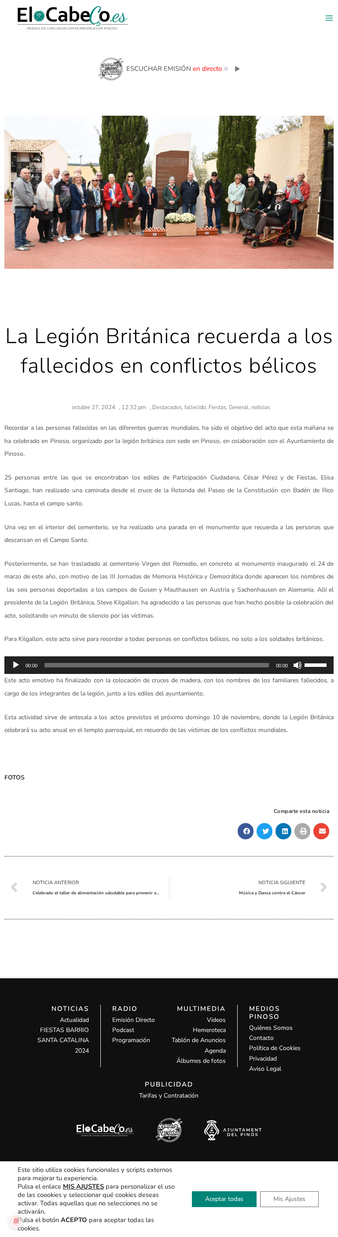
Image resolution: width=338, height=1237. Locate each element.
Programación (131, 1040)
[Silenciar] (297, 665)
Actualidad (74, 1020)
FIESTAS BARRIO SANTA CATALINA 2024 (63, 1040)
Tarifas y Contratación (168, 1095)
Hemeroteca (209, 1030)
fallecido (195, 407)
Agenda (215, 1051)
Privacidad (263, 1058)
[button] (246, 831)
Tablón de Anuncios (199, 1040)
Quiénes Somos (271, 1028)
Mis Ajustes (289, 1199)
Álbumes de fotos (201, 1061)
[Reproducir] (15, 665)
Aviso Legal (265, 1069)
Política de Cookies (275, 1048)
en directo (207, 68)
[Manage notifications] (16, 1221)
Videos (216, 1020)
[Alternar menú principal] (329, 18)
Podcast (123, 1030)
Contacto (261, 1038)
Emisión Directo (133, 1020)
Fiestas (217, 407)
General (239, 407)
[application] (169, 665)
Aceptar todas (224, 1199)
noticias (260, 407)
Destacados (167, 407)
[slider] (317, 664)
